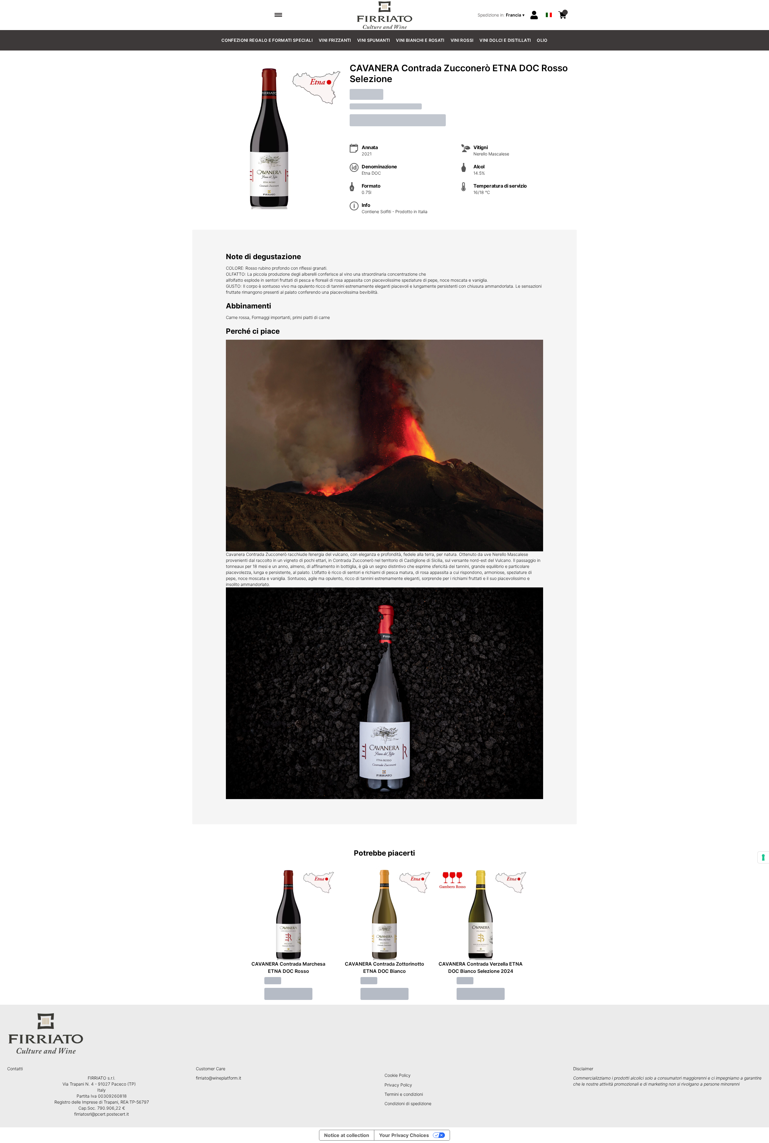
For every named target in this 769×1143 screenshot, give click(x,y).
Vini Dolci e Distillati (505, 40)
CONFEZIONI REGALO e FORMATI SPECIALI (267, 40)
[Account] (534, 15)
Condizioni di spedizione (407, 1103)
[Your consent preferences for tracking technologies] (763, 857)
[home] (384, 15)
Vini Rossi (462, 40)
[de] (548, 7)
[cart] (562, 15)
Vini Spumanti (373, 40)
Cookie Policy (397, 1075)
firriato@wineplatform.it (218, 1077)
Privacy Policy (398, 1084)
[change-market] (501, 15)
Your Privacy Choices (404, 1135)
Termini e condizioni (403, 1094)
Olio (542, 40)
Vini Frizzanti (335, 40)
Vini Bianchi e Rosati (420, 40)
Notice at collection (346, 1135)
